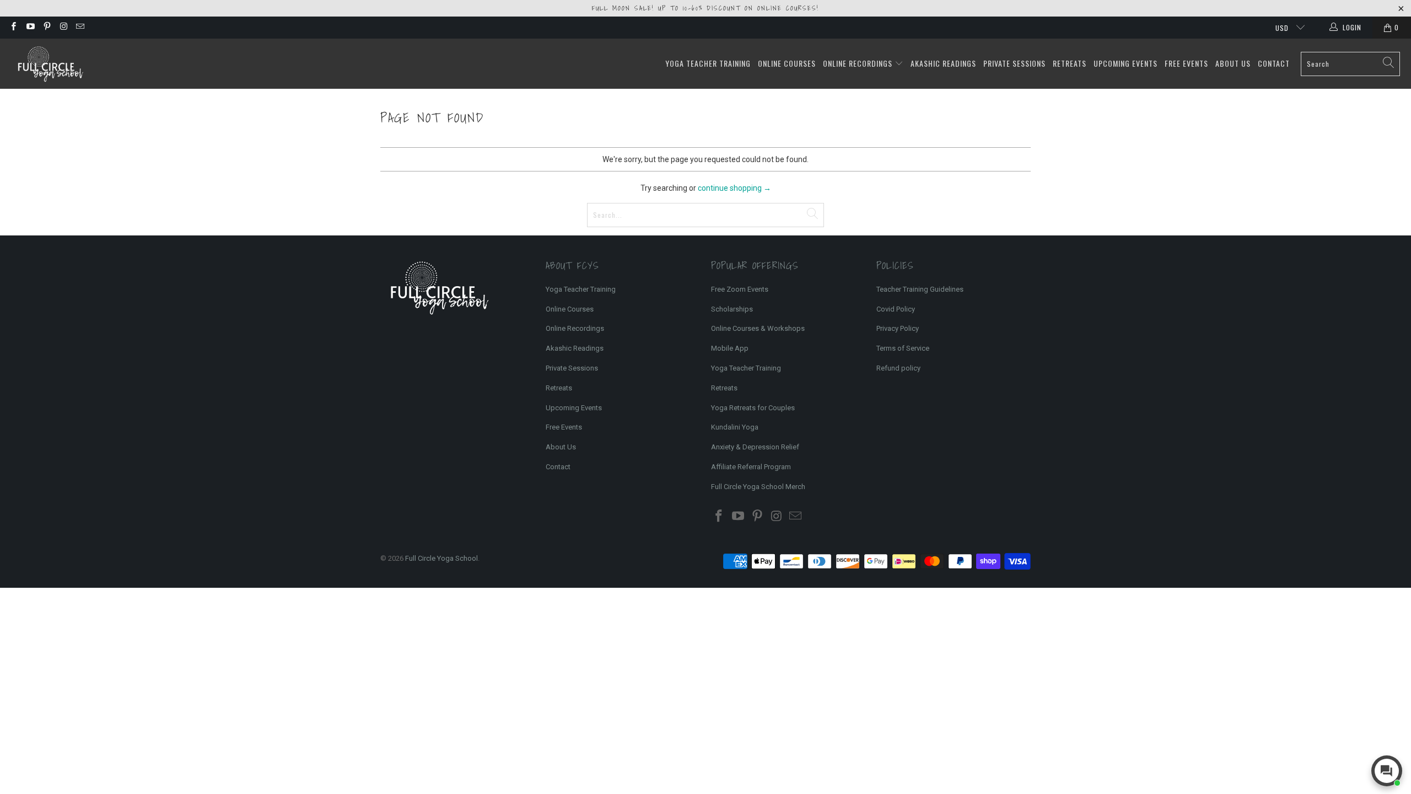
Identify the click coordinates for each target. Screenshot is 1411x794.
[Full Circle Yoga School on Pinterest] (46, 27)
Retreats (1069, 63)
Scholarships (732, 309)
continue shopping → (734, 188)
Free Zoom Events (739, 289)
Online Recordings (859, 63)
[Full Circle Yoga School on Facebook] (13, 27)
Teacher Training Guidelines (919, 289)
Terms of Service (902, 348)
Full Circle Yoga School (441, 558)
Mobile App (729, 348)
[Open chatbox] (1386, 770)
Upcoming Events (1125, 63)
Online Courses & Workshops (758, 328)
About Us (1233, 63)
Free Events (1186, 63)
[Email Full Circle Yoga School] (79, 27)
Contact (1274, 63)
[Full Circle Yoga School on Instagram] (63, 27)
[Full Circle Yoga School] (49, 63)
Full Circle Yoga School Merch (758, 486)
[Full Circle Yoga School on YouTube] (29, 27)
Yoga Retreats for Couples (753, 408)
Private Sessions (1014, 63)
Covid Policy (895, 309)
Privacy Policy (897, 328)
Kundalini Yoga (734, 427)
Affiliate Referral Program (751, 467)
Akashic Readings (943, 63)
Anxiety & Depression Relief (755, 447)
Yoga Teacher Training (708, 63)
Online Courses (787, 63)
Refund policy (898, 368)
